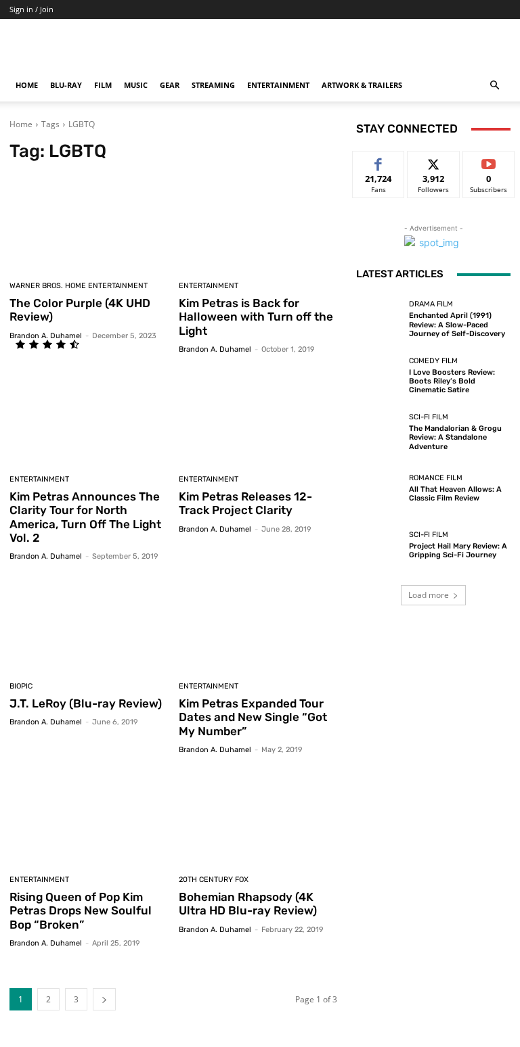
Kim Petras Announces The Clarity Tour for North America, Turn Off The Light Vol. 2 (85, 517)
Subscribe (488, 161)
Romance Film (435, 478)
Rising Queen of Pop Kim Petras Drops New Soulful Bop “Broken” (80, 910)
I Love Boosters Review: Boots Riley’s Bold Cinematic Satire (452, 381)
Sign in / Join (31, 9)
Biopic (20, 686)
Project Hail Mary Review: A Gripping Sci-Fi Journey (458, 550)
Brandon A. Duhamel (45, 335)
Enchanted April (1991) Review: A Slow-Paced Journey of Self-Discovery (457, 324)
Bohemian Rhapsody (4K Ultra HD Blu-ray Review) (248, 903)
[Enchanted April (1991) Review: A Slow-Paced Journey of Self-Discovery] (379, 319)
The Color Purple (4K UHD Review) (79, 309)
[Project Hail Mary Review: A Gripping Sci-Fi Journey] (379, 545)
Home (27, 85)
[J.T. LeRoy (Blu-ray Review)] (89, 623)
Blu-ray (66, 85)
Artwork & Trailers (362, 85)
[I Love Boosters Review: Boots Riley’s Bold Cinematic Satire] (379, 375)
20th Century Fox (213, 879)
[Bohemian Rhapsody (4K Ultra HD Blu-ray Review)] (258, 816)
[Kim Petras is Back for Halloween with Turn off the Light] (258, 223)
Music (136, 85)
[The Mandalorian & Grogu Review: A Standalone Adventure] (379, 432)
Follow (434, 161)
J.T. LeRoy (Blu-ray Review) (85, 703)
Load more (428, 595)
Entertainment (278, 85)
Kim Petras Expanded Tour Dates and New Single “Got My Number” (253, 717)
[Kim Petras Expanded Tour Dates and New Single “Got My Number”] (258, 623)
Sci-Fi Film (428, 417)
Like (379, 161)
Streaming (213, 85)
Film (103, 85)
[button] (494, 85)
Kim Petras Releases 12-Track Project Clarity (245, 503)
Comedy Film (433, 361)
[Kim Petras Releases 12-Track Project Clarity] (258, 416)
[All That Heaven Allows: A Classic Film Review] (379, 488)
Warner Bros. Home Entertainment (78, 285)
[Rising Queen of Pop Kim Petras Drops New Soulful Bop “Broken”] (89, 816)
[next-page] (104, 999)
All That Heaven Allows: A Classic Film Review (455, 494)
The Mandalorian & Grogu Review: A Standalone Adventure (455, 437)
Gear (169, 85)
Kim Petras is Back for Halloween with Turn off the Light (256, 317)
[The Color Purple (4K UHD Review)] (89, 223)
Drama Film (431, 304)
